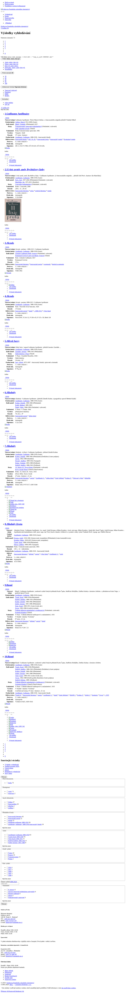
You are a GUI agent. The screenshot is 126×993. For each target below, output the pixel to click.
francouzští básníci (21, 139)
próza (32, 191)
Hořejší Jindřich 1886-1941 (16, 841)
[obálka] (11, 285)
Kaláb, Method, (20, 405)
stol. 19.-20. (32, 139)
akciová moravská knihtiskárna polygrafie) (21, 891)
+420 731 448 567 (11, 954)
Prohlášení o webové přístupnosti (15, 6)
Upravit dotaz (9, 768)
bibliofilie (87, 478)
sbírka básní (32, 416)
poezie (32, 478)
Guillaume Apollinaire (17, 113)
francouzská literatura (22, 191)
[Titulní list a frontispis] (16, 500)
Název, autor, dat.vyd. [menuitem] (11, 64)
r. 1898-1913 (38, 311)
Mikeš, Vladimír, (20, 124)
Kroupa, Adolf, (18, 538)
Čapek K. (18, 695)
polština (10, 808)
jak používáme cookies (69, 988)
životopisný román (69, 139)
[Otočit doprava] (7, 158)
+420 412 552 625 (9, 952)
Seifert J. (88, 695)
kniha (10, 783)
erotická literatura (40, 191)
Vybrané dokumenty (15, 165)
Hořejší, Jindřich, (20, 465)
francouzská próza (43, 139)
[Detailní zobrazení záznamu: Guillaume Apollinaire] (7, 148)
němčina (10, 806)
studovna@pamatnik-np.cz (14, 922)
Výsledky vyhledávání (12, 764)
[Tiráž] (11, 502)
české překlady (64, 695)
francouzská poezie (36, 264)
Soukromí (8, 974)
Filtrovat (4, 777)
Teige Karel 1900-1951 (15, 839)
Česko (10, 853)
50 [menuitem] (5, 81)
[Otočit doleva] (5, 158)
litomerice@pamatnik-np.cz (14, 956)
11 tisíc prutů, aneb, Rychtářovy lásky (24, 169)
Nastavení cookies (10, 979)
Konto (7, 16)
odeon (10, 895)
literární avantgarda (58, 264)
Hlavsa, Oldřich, (19, 544)
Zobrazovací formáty (14, 87)
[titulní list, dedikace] (15, 731)
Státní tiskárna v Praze (22, 354)
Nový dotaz (8, 773)
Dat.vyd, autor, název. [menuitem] (11, 66)
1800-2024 (13, 882)
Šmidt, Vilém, (19, 407)
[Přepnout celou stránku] (11, 230)
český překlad (59, 478)
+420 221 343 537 (9, 919)
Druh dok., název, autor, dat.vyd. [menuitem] (15, 67)
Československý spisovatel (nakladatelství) (28, 126)
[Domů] (15, 9)
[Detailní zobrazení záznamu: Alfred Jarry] (7, 371)
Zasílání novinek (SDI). (12, 766)
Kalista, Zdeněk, (20, 403)
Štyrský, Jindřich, (20, 461)
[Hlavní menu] (3, 11)
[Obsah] (11, 511)
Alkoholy (10, 392)
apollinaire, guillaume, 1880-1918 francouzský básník (25, 824)
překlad (31, 554)
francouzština (12, 804)
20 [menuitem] (5, 78)
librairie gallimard (13, 893)
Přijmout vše (5, 991)
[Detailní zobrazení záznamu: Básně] (7, 630)
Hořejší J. (73, 695)
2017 (9, 869)
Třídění (11, 59)
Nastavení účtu (9, 18)
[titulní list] (12, 645)
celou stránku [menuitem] (9, 102)
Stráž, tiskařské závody (22, 128)
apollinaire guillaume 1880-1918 (18, 822)
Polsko (10, 859)
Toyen (101, 695)
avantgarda (47, 264)
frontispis (95, 695)
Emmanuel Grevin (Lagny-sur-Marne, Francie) (29, 256)
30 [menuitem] (5, 80)
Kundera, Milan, (19, 540)
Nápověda (8, 20)
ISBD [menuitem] (6, 94)
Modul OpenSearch (11, 976)
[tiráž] (11, 724)
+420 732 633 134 (10, 920)
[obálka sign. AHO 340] (16, 504)
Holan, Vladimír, (20, 463)
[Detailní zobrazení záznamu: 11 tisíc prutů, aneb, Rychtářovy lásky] (13, 221)
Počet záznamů (7, 73)
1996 (9, 875)
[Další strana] (11, 158)
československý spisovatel (16, 897)
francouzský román (56, 139)
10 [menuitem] (5, 76)
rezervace (11, 793)
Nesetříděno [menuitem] (8, 69)
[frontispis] (12, 643)
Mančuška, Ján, (20, 182)
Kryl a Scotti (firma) (21, 469)
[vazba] (11, 717)
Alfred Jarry (12, 341)
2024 (9, 867)
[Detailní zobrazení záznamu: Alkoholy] (7, 424)
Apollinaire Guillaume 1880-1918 (18, 835)
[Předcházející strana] (9, 158)
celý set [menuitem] (7, 104)
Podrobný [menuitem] (8, 92)
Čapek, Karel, (18, 542)
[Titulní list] (12, 509)
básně (31, 311)
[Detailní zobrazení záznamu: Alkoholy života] (7, 563)
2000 (9, 871)
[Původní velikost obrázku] (9, 230)
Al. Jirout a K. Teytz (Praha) (24, 467)
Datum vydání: (9, 882)
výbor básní (47, 311)
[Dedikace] (12, 506)
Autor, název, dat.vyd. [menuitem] (11, 62)
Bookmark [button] (12, 162)
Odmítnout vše (19, 991)
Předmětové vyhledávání (12, 771)
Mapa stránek (9, 970)
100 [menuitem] (6, 83)
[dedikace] (12, 719)
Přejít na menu (9, 4)
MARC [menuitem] (7, 96)
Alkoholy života (13, 524)
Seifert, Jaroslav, (20, 604)
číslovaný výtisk (78, 478)
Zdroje (7, 770)
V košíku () (5, 28)
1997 (9, 873)
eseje (61, 554)
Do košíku (5, 99)
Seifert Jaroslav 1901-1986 (16, 843)
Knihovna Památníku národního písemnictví (14, 26)
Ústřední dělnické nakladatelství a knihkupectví (29, 610)
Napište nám (9, 978)
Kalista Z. (68, 478)
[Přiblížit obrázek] (5, 230)
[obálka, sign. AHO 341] (17, 726)
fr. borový (11, 889)
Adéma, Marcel (20, 122)
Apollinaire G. (40, 478)
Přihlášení (8, 23)
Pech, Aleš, (18, 180)
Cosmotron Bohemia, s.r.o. (23, 984)
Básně (9, 585)
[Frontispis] (12, 730)
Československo (13, 857)
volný (10, 791)
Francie (10, 855)
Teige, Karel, (19, 606)
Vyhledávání (9, 14)
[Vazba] (11, 728)
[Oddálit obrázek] (7, 230)
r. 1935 (107, 695)
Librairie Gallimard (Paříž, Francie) (26, 253)
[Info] (13, 230)
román (49, 191)
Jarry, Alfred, (19, 362)
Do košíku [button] (12, 160)
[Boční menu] (1, 11)
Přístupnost (8, 972)
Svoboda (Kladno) (21, 612)
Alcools (9, 243)
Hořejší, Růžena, (20, 680)
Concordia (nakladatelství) (23, 184)
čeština (10, 802)
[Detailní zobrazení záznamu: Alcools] (8, 273)
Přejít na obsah (9, 2)
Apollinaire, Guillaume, (22, 137)
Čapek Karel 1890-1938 (15, 837)
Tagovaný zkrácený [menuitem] (11, 90)
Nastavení (12, 991)
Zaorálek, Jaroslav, (21, 351)
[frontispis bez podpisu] (16, 507)
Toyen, (17, 459)
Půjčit (7, 118)
